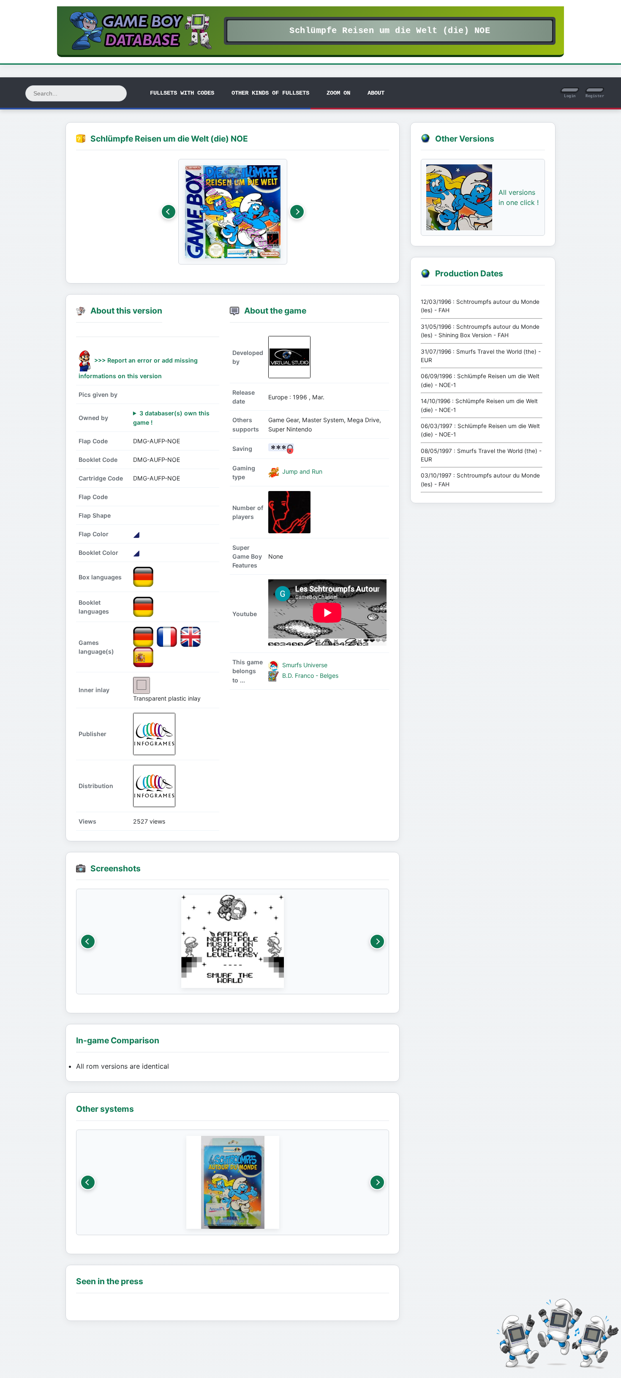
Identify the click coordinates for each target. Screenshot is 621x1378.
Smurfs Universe (304, 665)
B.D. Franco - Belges (309, 675)
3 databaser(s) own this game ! (171, 417)
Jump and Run (301, 471)
